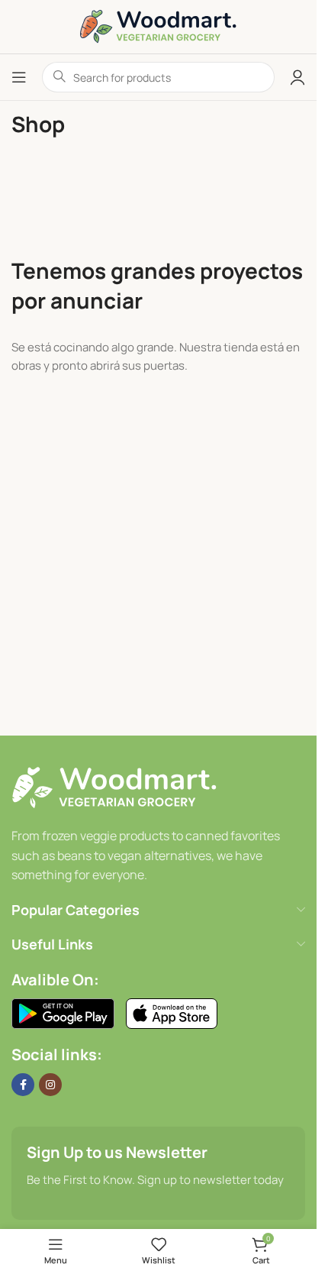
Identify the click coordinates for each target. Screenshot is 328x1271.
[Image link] (114, 788)
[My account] (297, 77)
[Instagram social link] (50, 1084)
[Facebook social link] (22, 1084)
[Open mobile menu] (19, 77)
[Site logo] (158, 26)
